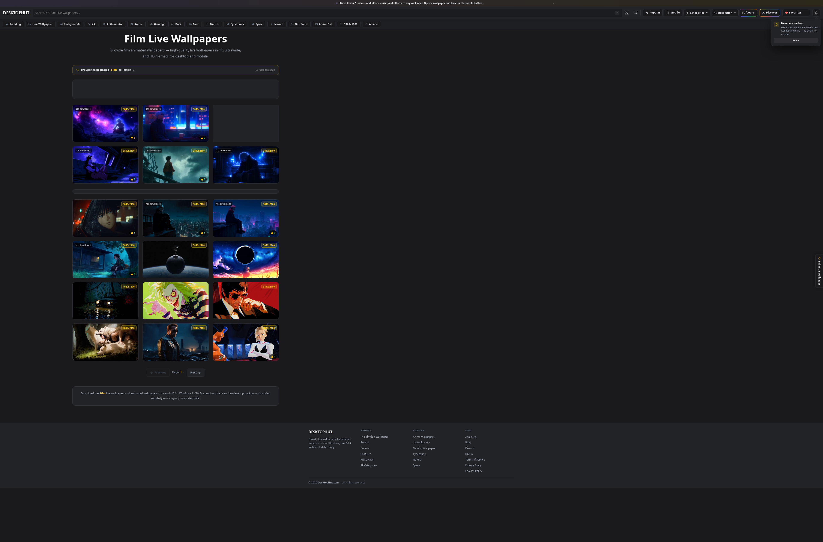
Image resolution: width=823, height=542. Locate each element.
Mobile (675, 13)
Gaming (159, 24)
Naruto (278, 24)
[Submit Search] (635, 13)
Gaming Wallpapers (425, 448)
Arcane (373, 24)
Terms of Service (475, 459)
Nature (214, 24)
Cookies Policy (473, 471)
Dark (178, 24)
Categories (697, 13)
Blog (468, 442)
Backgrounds (72, 24)
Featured (366, 454)
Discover (771, 13)
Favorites (797, 13)
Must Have (367, 459)
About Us (470, 436)
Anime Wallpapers (424, 436)
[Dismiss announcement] (553, 3)
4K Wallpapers (421, 442)
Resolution (725, 13)
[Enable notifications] (816, 13)
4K (93, 24)
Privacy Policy (473, 465)
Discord (470, 448)
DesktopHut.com (328, 482)
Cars (195, 24)
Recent (365, 442)
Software (748, 13)
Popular (655, 13)
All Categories (369, 465)
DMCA (469, 454)
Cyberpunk (237, 24)
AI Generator (115, 24)
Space (259, 24)
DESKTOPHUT (320, 431)
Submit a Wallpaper (376, 436)
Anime (138, 24)
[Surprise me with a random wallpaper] (626, 13)
